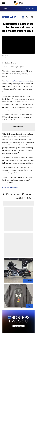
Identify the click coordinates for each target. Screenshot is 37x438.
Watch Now (31, 3)
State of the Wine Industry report (17, 81)
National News (10, 17)
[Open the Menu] (3, 2)
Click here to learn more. (11, 187)
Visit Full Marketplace (25, 197)
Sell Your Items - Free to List (19, 194)
